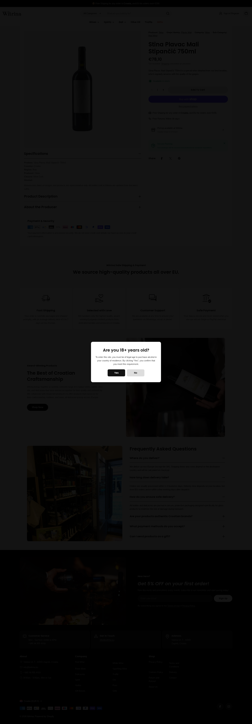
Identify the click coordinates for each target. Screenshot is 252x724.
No (135, 372)
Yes (116, 372)
